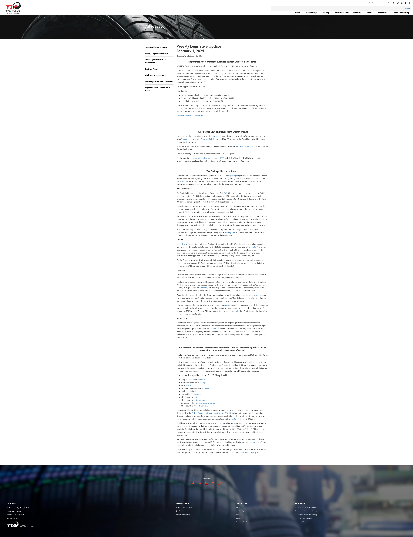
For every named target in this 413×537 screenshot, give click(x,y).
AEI (234, 232)
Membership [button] (311, 12)
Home (238, 507)
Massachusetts (201, 400)
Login (407, 8)
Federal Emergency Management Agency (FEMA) (211, 413)
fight (188, 212)
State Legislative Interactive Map (159, 81)
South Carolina (201, 406)
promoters (253, 247)
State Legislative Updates (156, 47)
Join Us (178, 511)
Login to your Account (184, 507)
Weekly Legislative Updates (157, 53)
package (233, 175)
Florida (202, 379)
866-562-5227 (246, 429)
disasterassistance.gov (249, 452)
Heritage (228, 232)
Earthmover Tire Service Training (306, 514)
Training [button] (326, 12)
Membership (240, 511)
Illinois (196, 391)
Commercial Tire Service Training (306, 511)
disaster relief (235, 419)
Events (238, 514)
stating (237, 311)
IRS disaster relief (255, 442)
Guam (188, 385)
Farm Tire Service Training (303, 518)
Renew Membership (400, 12)
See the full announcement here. (190, 116)
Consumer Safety (242, 522)
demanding (203, 288)
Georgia (203, 382)
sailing (226, 178)
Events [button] (370, 12)
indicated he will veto (244, 146)
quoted (227, 305)
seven (258, 295)
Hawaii (206, 388)
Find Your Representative (155, 75)
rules (214, 328)
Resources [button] (382, 12)
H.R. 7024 (224, 193)
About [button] (297, 12)
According (181, 244)
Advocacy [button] (357, 12)
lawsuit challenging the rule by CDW (209, 158)
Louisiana (197, 394)
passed (215, 136)
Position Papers (151, 69)
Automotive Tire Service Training (306, 507)
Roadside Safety (342, 12)
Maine (197, 397)
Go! (389, 3)
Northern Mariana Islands (205, 403)
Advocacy (239, 518)
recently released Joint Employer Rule (198, 139)
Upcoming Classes (301, 522)
